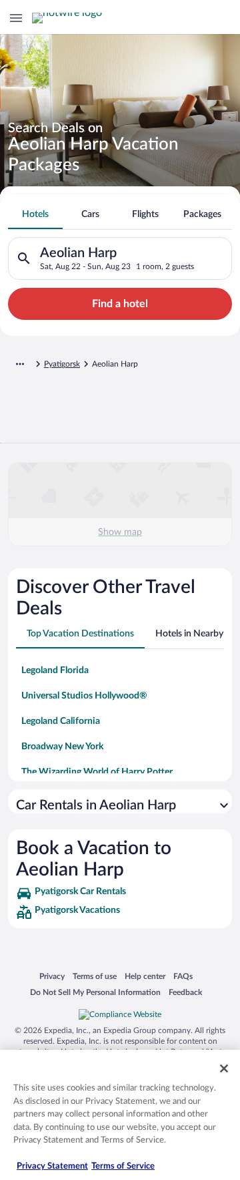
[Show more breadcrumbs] (20, 364)
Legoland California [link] (60, 721)
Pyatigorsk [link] (62, 364)
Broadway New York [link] (62, 746)
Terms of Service (123, 1166)
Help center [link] (145, 976)
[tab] (35, 214)
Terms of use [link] (95, 976)
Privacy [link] (52, 976)
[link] (120, 894)
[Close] (224, 1068)
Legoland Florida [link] (55, 670)
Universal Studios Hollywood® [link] (84, 696)
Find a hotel (120, 304)
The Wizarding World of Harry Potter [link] (97, 772)
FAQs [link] (183, 976)
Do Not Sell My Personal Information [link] (95, 992)
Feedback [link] (185, 992)
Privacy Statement (52, 1166)
